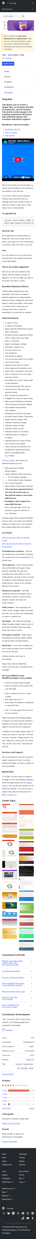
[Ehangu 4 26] (15, 837)
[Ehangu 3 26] (15, 825)
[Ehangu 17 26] (31, 831)
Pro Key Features (8, 460)
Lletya (4, 1161)
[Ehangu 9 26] (15, 884)
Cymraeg (10, 1208)
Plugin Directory (7, 9)
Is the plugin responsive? (11, 971)
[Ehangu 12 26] (15, 913)
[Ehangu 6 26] (15, 852)
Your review (6, 1108)
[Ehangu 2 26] (15, 814)
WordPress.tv (8, 1182)
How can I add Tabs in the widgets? (9, 998)
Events (21, 1175)
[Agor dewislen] (33, 3)
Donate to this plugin (9, 1142)
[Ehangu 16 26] (31, 819)
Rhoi (21, 1178)
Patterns (22, 1165)
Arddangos (23, 1154)
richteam (9, 58)
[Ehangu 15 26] (31, 807)
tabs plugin (24, 1068)
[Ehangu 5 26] (15, 842)
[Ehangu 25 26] (31, 930)
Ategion (21, 1161)
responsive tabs (28, 1064)
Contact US (12, 795)
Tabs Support (10, 135)
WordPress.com (9, 1189)
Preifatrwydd (7, 1165)
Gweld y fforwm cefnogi (11, 1123)
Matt (5, 1192)
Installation (8, 82)
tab (19, 1068)
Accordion (19, 1064)
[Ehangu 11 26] (15, 904)
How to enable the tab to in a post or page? (10, 1006)
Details (6, 71)
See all (31, 1108)
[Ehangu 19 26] (31, 856)
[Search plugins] (23, 16)
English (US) (30, 1059)
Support (5, 1175)
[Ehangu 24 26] (31, 918)
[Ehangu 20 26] (31, 868)
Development (9, 87)
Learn (4, 1171)
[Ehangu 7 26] (15, 863)
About (4, 1154)
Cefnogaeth (8, 92)
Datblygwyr (6, 1178)
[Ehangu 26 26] (31, 943)
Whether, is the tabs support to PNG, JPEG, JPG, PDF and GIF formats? (12, 963)
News (4, 1158)
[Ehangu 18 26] (31, 844)
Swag (22, 1182)
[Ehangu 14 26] (15, 931)
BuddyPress (7, 1199)
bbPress (6, 1196)
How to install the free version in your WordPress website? (13, 984)
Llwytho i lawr (8, 63)
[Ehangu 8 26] (15, 872)
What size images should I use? (13, 991)
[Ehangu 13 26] (15, 921)
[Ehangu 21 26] (31, 881)
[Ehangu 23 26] (31, 905)
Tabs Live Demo (11, 132)
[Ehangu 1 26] (15, 807)
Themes (22, 1158)
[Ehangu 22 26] (31, 893)
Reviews (7, 77)
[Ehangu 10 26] (15, 895)
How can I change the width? (13, 977)
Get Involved (24, 1171)
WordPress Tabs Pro (12, 129)
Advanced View (8, 1074)
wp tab (31, 1068)
